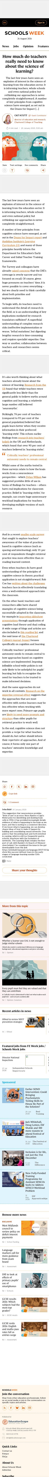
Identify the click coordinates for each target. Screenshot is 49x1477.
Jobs (16, 46)
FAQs (4, 1457)
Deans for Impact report (28, 237)
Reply (9, 861)
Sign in (41, 22)
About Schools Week (11, 1467)
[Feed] (4, 1407)
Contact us (7, 1451)
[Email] (29, 1407)
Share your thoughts (24, 870)
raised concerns (21, 270)
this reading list (29, 632)
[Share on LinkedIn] (25, 786)
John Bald (6, 809)
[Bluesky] (17, 1407)
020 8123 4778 (12, 1434)
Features (43, 46)
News (5, 46)
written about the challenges (28, 583)
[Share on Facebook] (11, 786)
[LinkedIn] (23, 1407)
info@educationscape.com (16, 1438)
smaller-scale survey (32, 534)
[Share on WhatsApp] (4, 786)
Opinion (28, 46)
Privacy (5, 1454)
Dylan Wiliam (34, 477)
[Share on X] (18, 786)
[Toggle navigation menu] (4, 22)
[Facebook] (10, 1407)
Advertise (6, 1470)
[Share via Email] (32, 786)
